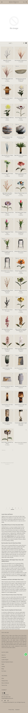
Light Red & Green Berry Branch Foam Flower (7, 193)
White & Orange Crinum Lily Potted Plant (21, 232)
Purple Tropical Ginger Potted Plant (7, 232)
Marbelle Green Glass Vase (20, 499)
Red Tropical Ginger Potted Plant (20, 213)
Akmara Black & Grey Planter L (7, 270)
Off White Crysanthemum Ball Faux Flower (21, 99)
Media (3, 664)
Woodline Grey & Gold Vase (21, 386)
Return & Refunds (5, 683)
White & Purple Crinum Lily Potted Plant (7, 252)
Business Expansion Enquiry (7, 662)
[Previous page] (6, 508)
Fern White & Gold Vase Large (21, 461)
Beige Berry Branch (7, 60)
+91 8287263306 (5, 694)
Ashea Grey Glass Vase (7, 368)
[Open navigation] (1, 2)
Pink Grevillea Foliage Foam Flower (7, 79)
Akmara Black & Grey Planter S (20, 251)
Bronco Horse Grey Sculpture (21, 442)
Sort (10, 43)
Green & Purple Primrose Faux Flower (21, 291)
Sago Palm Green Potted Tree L (20, 155)
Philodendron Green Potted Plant (7, 174)
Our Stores (4, 671)
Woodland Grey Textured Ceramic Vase (21, 79)
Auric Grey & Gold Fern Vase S (7, 386)
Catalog (3, 666)
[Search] (24, 2)
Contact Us (4, 657)
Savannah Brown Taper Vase (21, 404)
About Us (3, 655)
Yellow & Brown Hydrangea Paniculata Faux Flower (20, 330)
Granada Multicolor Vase (7, 137)
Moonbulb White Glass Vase (7, 480)
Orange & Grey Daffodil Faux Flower (21, 271)
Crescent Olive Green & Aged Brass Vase (21, 423)
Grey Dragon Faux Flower (7, 309)
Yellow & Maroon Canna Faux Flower (21, 310)
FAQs (3, 678)
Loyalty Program (5, 659)
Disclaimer (17, 709)
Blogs (3, 668)
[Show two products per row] (26, 43)
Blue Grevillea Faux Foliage (7, 155)
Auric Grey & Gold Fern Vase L (21, 368)
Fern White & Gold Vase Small (7, 461)
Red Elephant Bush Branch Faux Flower (7, 330)
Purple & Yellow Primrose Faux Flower (7, 213)
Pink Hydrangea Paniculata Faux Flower (7, 349)
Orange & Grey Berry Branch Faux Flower (7, 291)
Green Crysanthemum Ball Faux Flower (7, 118)
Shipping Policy (5, 680)
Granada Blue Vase (21, 137)
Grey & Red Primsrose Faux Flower (20, 118)
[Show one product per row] (23, 43)
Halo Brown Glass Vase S (7, 98)
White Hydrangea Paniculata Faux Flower (21, 349)
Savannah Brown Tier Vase (7, 404)
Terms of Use (4, 685)
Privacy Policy (11, 709)
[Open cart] (26, 2)
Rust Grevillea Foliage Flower (21, 60)
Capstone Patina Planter (7, 423)
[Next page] (21, 508)
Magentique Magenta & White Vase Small (21, 480)
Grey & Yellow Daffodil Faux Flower (7, 443)
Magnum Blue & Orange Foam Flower (21, 193)
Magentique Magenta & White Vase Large (7, 500)
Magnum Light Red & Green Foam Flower (20, 174)
